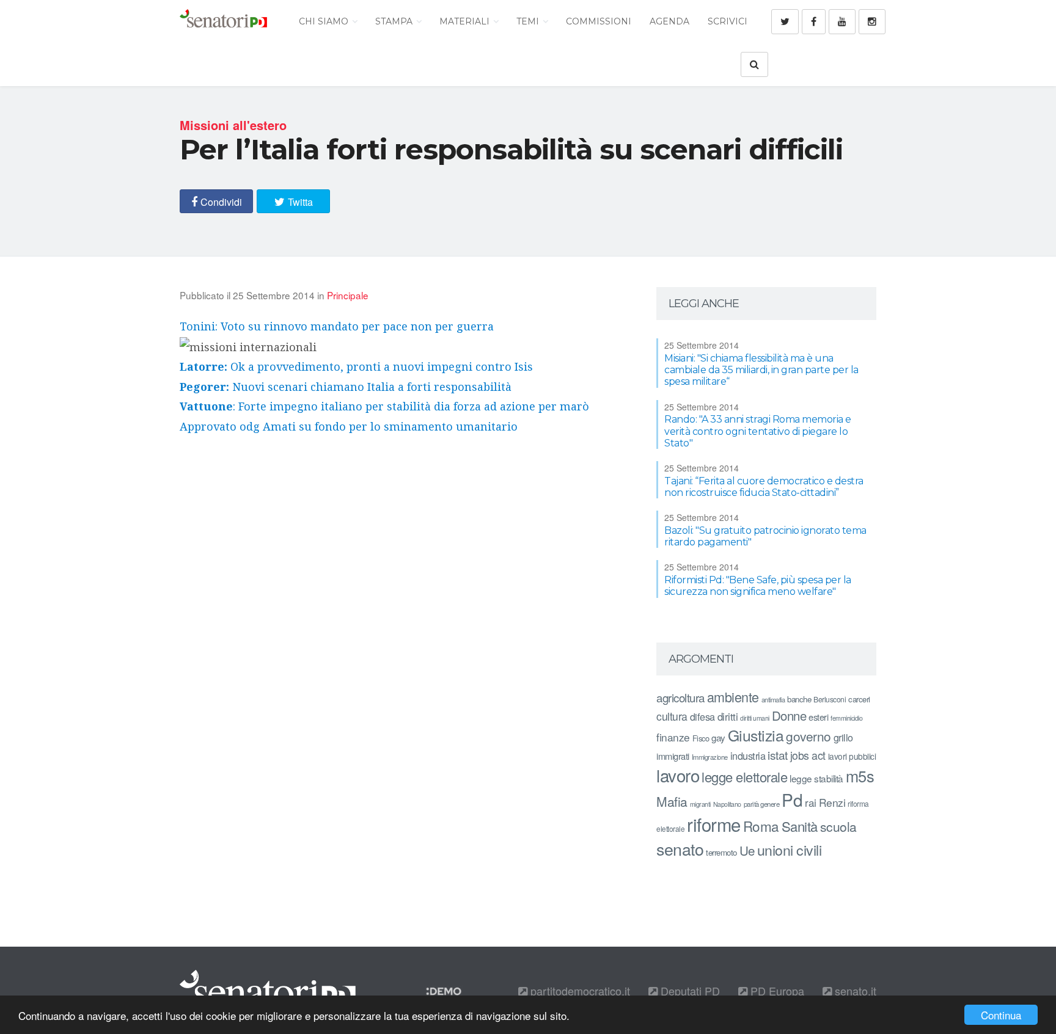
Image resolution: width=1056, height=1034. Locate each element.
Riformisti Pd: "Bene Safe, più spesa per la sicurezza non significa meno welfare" (757, 585)
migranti (700, 804)
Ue (747, 850)
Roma (761, 826)
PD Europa (775, 991)
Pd (792, 799)
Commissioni (598, 21)
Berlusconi (829, 699)
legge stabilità (816, 778)
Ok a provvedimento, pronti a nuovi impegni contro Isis (356, 366)
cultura (672, 716)
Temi (528, 21)
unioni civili (789, 849)
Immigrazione (710, 757)
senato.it (854, 991)
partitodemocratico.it (578, 991)
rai (810, 802)
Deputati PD (689, 991)
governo (808, 736)
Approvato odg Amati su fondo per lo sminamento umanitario (349, 426)
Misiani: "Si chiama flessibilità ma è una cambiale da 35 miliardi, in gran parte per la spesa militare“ (761, 369)
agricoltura (680, 697)
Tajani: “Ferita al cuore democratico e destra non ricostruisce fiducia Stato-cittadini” (764, 486)
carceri (859, 699)
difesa (702, 716)
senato (679, 849)
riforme (714, 824)
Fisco (701, 738)
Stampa (395, 21)
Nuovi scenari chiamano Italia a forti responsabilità (346, 386)
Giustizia (756, 735)
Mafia (672, 801)
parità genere (762, 804)
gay (718, 737)
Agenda (669, 21)
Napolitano (727, 804)
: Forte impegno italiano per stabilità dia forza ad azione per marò (384, 406)
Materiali (465, 21)
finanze (673, 737)
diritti (727, 716)
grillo (843, 737)
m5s (860, 776)
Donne (789, 715)
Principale (348, 295)
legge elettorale (744, 776)
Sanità (800, 826)
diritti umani (754, 718)
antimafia (773, 699)
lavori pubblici (852, 756)
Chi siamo (325, 21)
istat (778, 754)
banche (799, 699)
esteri (818, 716)
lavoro (677, 775)
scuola (838, 826)
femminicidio (846, 718)
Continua (1001, 1014)
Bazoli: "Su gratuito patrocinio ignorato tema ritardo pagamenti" (765, 536)
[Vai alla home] (223, 21)
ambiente (733, 696)
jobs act (808, 755)
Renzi (832, 802)
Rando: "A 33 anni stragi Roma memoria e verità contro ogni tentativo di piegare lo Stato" (757, 430)
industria (748, 755)
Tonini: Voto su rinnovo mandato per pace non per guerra (337, 326)
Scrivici (727, 21)
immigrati (672, 755)
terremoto (721, 852)
